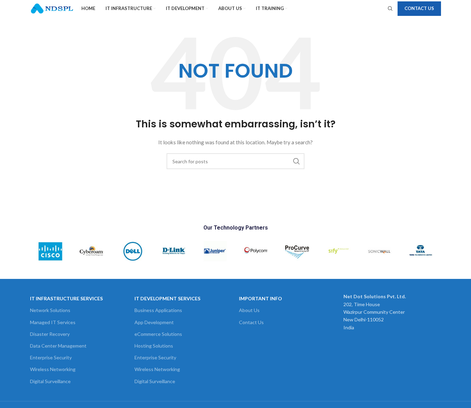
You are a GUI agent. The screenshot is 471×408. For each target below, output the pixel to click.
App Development (154, 322)
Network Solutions (50, 310)
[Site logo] (52, 8)
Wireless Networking (53, 369)
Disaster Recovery (50, 334)
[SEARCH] (296, 161)
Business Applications (158, 310)
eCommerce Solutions (158, 334)
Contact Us (419, 8)
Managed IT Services (53, 322)
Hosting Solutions (153, 346)
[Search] (389, 9)
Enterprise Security (51, 357)
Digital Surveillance (50, 381)
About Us (249, 310)
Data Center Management (58, 346)
